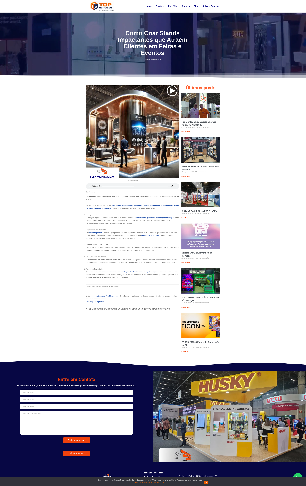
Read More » (185, 131)
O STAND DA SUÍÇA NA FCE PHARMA (199, 211)
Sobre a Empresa (210, 6)
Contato (185, 6)
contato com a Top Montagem (105, 296)
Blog (196, 6)
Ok (206, 482)
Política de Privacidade (153, 473)
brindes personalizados (150, 235)
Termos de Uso (159, 482)
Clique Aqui (100, 302)
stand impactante (96, 233)
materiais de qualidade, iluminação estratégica (155, 218)
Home (149, 6)
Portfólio (172, 6)
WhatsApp (90, 302)
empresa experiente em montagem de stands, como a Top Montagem (129, 272)
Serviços (160, 6)
